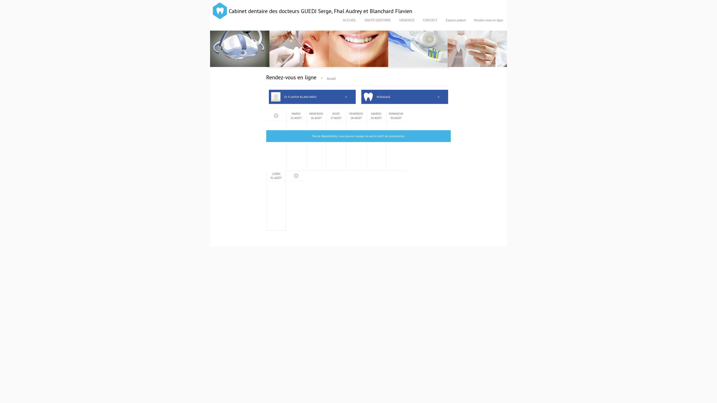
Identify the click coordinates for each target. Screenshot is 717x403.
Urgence (407, 20)
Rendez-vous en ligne (488, 20)
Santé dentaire (377, 20)
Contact (430, 20)
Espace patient (456, 20)
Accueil (349, 20)
